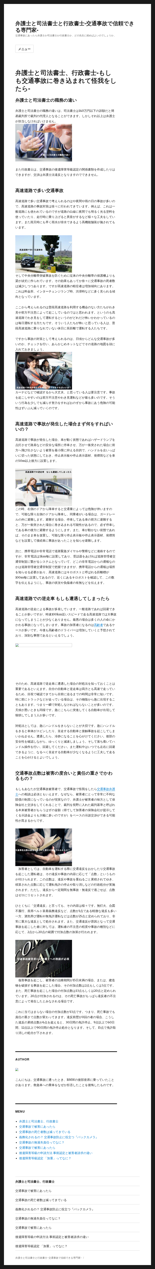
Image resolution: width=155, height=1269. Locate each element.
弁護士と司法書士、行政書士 (38, 1121)
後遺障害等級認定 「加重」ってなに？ (45, 1158)
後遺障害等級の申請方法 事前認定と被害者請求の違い (55, 1153)
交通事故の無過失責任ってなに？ (41, 1142)
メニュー (24, 49)
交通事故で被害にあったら (37, 1126)
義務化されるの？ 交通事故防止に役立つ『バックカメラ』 (58, 1137)
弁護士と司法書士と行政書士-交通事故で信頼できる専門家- (74, 26)
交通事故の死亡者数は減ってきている (45, 1132)
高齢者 (98, 625)
